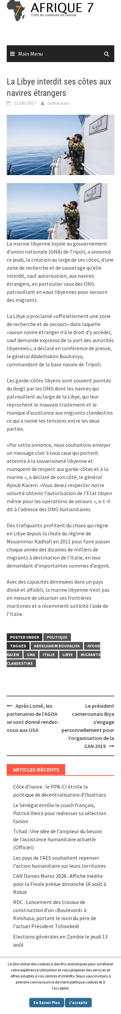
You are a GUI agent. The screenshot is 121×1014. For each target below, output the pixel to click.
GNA (31, 654)
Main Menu (30, 53)
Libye (68, 654)
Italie (49, 654)
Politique (57, 637)
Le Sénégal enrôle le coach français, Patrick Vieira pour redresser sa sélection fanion (59, 813)
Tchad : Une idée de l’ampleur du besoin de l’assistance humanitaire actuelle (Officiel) (57, 839)
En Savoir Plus (47, 1002)
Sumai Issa (58, 103)
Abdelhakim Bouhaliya (57, 645)
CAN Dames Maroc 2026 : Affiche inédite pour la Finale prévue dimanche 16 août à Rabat (59, 883)
